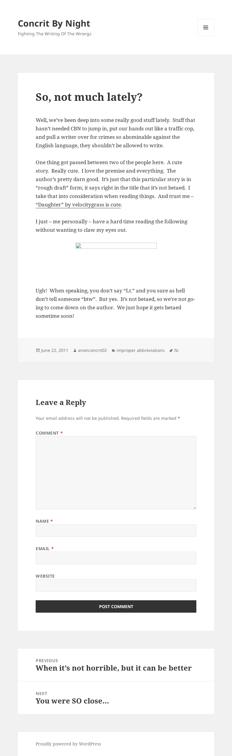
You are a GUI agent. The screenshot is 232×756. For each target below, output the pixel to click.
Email (45, 548)
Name (44, 521)
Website (45, 576)
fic (176, 350)
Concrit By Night (54, 23)
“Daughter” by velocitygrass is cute (78, 204)
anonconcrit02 (92, 350)
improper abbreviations (141, 350)
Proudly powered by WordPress (68, 744)
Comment (49, 433)
